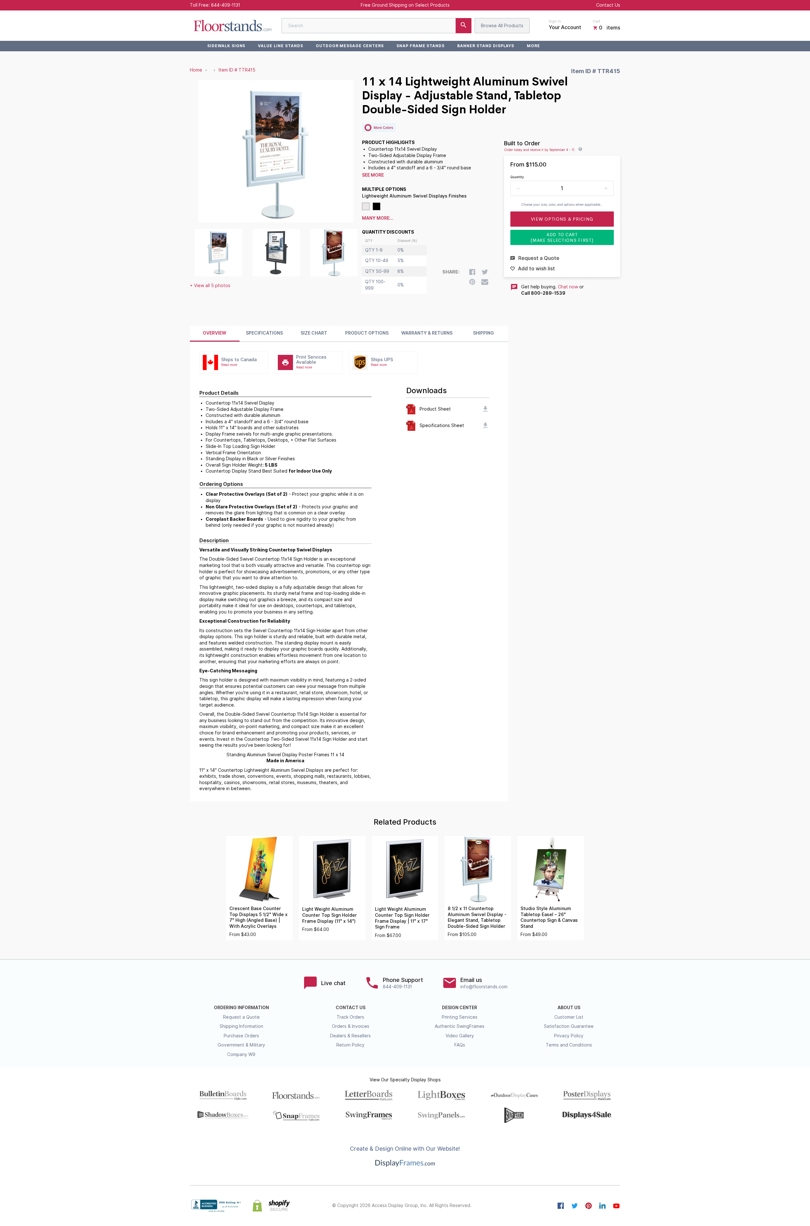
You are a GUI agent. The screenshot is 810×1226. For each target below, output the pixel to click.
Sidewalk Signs (226, 45)
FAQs (459, 1044)
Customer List (568, 1017)
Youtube (616, 1206)
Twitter (574, 1206)
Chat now (568, 286)
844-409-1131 (225, 5)
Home (196, 69)
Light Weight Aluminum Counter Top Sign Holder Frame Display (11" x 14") (329, 915)
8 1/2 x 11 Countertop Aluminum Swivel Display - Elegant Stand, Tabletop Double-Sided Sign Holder (477, 917)
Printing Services (459, 1017)
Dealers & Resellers (350, 1035)
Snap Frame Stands (420, 45)
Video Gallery (460, 1035)
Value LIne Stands (280, 45)
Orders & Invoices (350, 1026)
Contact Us (608, 5)
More (533, 45)
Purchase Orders (241, 1035)
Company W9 (241, 1054)
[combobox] (376, 25)
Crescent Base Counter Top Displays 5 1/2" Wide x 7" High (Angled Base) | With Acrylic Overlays (258, 917)
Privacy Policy (568, 1035)
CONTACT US (350, 1007)
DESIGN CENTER (459, 1007)
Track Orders (350, 1017)
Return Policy (350, 1044)
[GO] (463, 25)
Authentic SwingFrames (459, 1026)
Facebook (560, 1206)
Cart (596, 21)
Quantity (517, 177)
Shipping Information (241, 1026)
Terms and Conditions (569, 1044)
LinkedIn (602, 1206)
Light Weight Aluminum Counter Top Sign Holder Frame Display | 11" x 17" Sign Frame (402, 918)
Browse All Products (502, 25)
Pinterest (588, 1206)
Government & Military (241, 1044)
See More (373, 175)
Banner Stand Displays (485, 45)
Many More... (377, 218)
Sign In (555, 21)
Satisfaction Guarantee (569, 1026)
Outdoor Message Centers (350, 45)
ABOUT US (569, 1007)
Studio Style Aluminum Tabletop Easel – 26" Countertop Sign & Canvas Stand (549, 917)
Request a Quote (241, 1017)
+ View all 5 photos (210, 285)
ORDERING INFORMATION (241, 1007)
